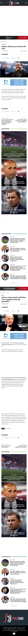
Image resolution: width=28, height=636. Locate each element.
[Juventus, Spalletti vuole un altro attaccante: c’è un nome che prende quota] (14, 172)
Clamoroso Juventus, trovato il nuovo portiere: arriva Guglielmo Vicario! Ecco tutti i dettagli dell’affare (18, 268)
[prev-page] (2, 217)
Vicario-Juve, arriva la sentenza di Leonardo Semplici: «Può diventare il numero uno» (14, 211)
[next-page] (5, 217)
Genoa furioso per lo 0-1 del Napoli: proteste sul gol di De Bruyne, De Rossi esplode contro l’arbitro (14, 155)
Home (1, 41)
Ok (14, 633)
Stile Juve (5, 41)
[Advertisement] (14, 21)
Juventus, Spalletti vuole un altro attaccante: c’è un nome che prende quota (14, 183)
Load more (13, 282)
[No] (26, 631)
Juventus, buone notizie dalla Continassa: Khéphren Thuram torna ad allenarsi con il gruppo (18, 277)
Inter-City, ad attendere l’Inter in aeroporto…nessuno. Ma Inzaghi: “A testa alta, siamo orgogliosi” (7, 122)
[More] (18, 58)
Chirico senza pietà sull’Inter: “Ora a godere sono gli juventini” (21, 120)
